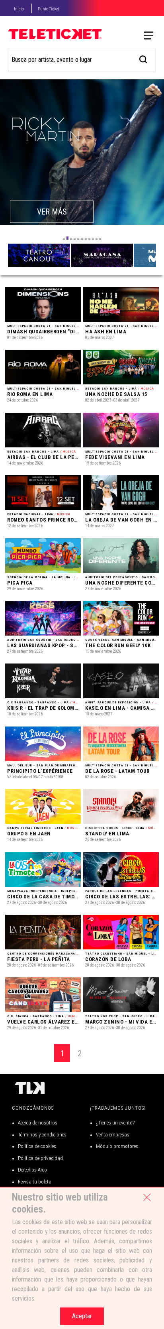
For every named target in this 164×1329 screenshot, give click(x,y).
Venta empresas (112, 1135)
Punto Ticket (48, 9)
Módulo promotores (117, 1146)
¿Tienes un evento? (115, 1123)
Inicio (19, 9)
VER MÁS (53, 212)
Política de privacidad (40, 1158)
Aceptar (82, 1316)
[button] (64, 239)
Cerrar (146, 1197)
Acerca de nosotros (37, 1123)
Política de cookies (37, 1146)
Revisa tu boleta (34, 1182)
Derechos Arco (32, 1170)
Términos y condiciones (42, 1135)
